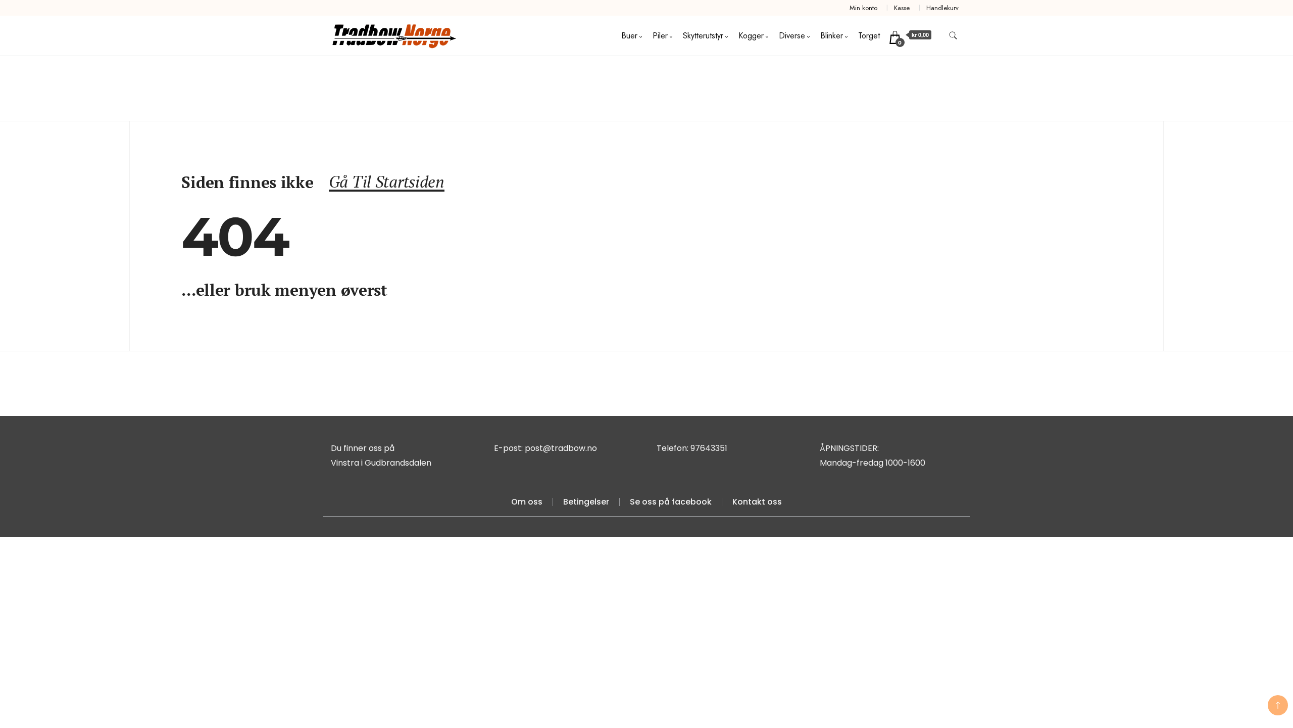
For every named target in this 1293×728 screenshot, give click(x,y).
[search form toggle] (953, 35)
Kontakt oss (757, 502)
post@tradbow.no (561, 448)
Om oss (526, 502)
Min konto (863, 8)
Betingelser (586, 502)
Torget (869, 35)
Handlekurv (942, 8)
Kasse (902, 8)
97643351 (708, 448)
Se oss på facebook (671, 502)
